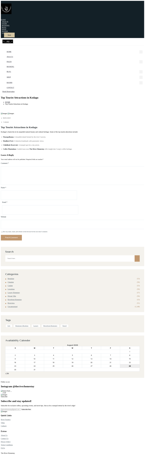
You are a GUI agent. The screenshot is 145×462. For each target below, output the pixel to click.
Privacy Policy (6, 442)
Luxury (35, 326)
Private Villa (12, 296)
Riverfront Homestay (15, 300)
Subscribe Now (26, 409)
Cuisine (10, 286)
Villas (3, 423)
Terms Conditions (7, 445)
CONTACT (10, 87)
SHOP (9, 77)
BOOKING (10, 66)
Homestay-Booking (21, 326)
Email (4, 202)
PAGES (9, 61)
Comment (5, 163)
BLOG (9, 71)
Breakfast (11, 279)
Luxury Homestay (14, 293)
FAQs (3, 448)
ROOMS (9, 82)
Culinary (4, 426)
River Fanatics (6, 419)
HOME (9, 52)
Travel (64, 326)
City (9, 326)
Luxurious (11, 289)
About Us (10, 56)
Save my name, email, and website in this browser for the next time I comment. (25, 231)
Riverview (11, 303)
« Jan (7, 373)
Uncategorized (12, 307)
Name (3, 187)
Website (3, 217)
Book (9, 35)
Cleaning (11, 282)
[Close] (14, 43)
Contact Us (4, 438)
